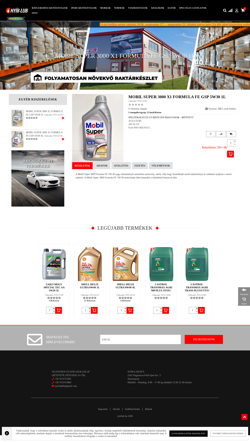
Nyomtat (212, 109)
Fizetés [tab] (140, 165)
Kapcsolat (102, 409)
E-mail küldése (228, 109)
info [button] (35, 13)
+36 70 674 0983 (63, 382)
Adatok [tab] (102, 165)
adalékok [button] (157, 8)
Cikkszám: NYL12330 (53, 136)
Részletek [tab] (82, 165)
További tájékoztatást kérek (227, 433)
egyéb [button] (172, 8)
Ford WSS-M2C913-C (139, 127)
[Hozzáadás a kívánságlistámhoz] (210, 134)
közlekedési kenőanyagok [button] (50, 8)
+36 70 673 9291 (63, 379)
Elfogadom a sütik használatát (188, 433)
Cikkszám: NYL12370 (53, 115)
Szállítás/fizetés (132, 409)
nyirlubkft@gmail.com (65, 386)
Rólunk (148, 409)
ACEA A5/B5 (134, 121)
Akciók (116, 409)
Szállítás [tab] (121, 165)
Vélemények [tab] (161, 165)
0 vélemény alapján (137, 109)
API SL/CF (133, 124)
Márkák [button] (105, 8)
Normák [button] (119, 8)
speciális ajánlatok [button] (192, 8)
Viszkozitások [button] (138, 8)
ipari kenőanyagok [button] (84, 8)
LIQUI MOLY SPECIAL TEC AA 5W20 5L (54, 287)
